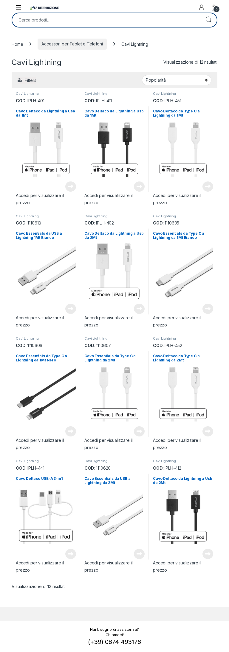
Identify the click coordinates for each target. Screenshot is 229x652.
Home (17, 43)
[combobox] (106, 20)
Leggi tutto (70, 186)
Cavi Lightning (27, 93)
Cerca (208, 20)
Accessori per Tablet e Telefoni (72, 43)
